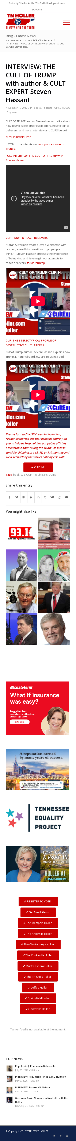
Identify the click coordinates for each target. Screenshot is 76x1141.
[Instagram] (67, 1135)
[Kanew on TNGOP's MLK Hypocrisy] (21, 533)
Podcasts (47, 107)
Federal (48, 40)
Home (26, 40)
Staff (14, 112)
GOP (29, 474)
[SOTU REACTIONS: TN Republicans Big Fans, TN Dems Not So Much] (54, 597)
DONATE (37, 9)
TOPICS (37, 40)
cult (23, 474)
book (16, 474)
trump (52, 474)
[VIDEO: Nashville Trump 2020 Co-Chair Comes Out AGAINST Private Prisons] (21, 629)
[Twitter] (54, 1135)
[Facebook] (61, 1135)
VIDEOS (66, 107)
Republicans (40, 474)
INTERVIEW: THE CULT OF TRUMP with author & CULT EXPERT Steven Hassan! (36, 83)
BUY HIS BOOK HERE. (19, 137)
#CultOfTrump (36, 263)
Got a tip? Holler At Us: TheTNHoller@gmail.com (37, 3)
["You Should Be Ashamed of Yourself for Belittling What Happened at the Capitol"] (54, 565)
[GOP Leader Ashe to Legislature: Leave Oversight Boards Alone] (21, 597)
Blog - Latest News (21, 36)
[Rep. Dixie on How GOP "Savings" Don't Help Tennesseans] (21, 565)
